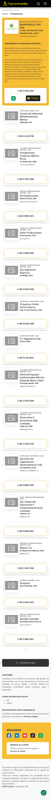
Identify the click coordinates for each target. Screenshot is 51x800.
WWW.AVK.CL (24, 554)
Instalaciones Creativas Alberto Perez (29, 156)
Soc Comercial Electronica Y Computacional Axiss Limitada (31, 506)
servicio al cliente (17, 751)
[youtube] (25, 735)
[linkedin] (17, 735)
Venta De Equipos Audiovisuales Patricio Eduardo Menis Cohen (32, 377)
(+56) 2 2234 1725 (25, 443)
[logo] (11, 27)
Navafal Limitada (29, 619)
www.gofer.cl (24, 239)
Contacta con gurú (27, 662)
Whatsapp (13, 98)
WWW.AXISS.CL (25, 517)
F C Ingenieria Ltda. (30, 339)
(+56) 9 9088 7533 (25, 485)
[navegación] (45, 3)
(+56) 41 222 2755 (25, 136)
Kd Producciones (29, 196)
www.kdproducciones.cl (29, 202)
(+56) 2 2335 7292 (25, 568)
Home (5, 13)
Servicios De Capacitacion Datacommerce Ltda (31, 462)
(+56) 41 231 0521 (25, 357)
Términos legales (30, 716)
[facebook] (9, 735)
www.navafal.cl (25, 625)
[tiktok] (32, 735)
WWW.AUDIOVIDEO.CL (27, 386)
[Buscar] (38, 3)
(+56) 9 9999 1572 (25, 216)
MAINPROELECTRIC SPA (30, 26)
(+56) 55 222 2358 (25, 323)
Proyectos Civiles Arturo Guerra (29, 306)
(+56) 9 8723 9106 (25, 289)
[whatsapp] (40, 735)
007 (8, 700)
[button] (25, 649)
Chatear (35, 98)
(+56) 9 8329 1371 (25, 602)
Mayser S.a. (26, 548)
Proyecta (25, 583)
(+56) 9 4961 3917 (25, 639)
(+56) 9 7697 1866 (25, 179)
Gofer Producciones (31, 232)
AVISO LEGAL (7, 786)
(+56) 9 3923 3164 (25, 90)
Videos (9, 703)
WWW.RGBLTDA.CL (26, 429)
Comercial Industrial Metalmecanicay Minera (31, 116)
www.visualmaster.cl (27, 165)
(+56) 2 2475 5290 (25, 400)
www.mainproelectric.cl (28, 36)
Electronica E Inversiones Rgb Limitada (29, 420)
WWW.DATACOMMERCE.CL (29, 471)
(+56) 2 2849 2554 (25, 253)
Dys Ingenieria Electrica (28, 271)
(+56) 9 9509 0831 (25, 531)
